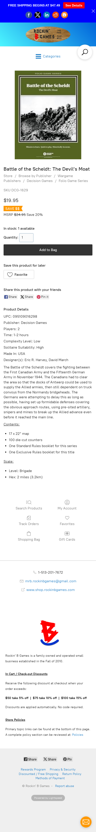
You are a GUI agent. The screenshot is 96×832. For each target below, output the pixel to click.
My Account (67, 508)
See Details (73, 5)
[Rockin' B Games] (48, 34)
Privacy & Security (62, 769)
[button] (19, 274)
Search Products (29, 508)
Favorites (67, 524)
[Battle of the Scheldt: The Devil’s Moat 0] (48, 115)
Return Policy (71, 774)
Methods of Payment (50, 778)
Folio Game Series (73, 181)
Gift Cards (67, 539)
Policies (77, 735)
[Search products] (85, 52)
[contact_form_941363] (86, 822)
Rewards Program (33, 769)
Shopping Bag (29, 539)
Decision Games (40, 181)
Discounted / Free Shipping (38, 774)
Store (8, 176)
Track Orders (29, 524)
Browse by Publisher (35, 176)
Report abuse (64, 786)
